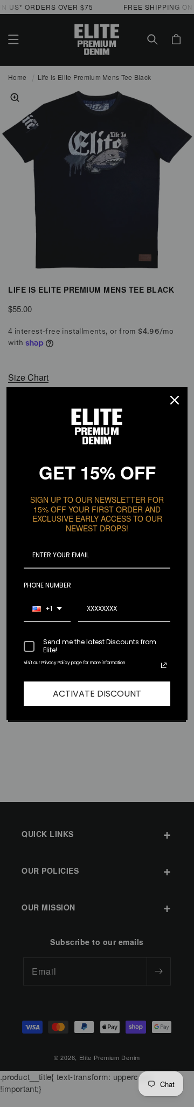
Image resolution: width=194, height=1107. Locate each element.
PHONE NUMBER (47, 585)
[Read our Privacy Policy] (163, 665)
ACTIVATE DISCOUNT (97, 693)
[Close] (175, 400)
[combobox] (47, 609)
